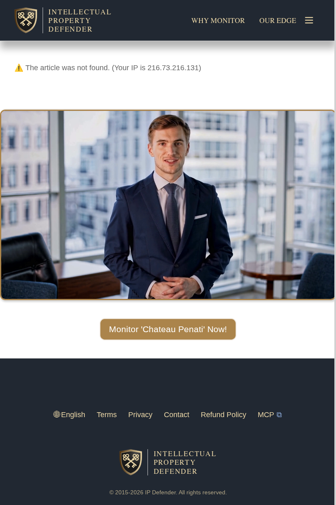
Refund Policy (223, 415)
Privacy (140, 415)
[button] (168, 329)
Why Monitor (218, 20)
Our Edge (277, 20)
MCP (266, 415)
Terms (107, 415)
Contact (176, 415)
